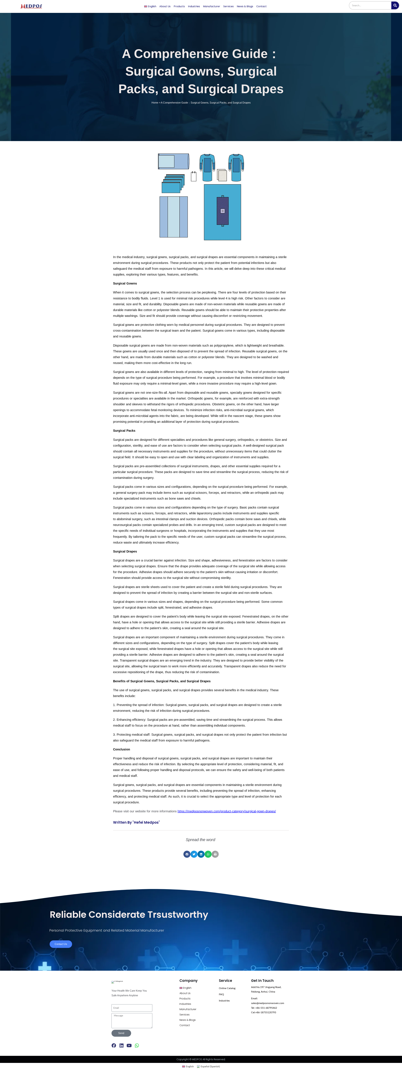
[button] (186, 854)
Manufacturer (211, 6)
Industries (194, 6)
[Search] (395, 5)
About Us (165, 6)
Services (228, 6)
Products (179, 6)
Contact (261, 6)
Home (155, 102)
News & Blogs (245, 6)
